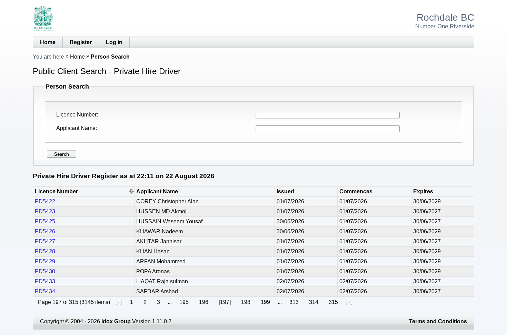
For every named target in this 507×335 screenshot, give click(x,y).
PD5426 (45, 231)
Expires (423, 191)
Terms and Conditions (438, 321)
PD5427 (45, 241)
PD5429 (45, 261)
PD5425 (45, 221)
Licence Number (76, 115)
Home (48, 42)
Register (81, 42)
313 (294, 302)
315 (333, 302)
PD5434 (45, 291)
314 (313, 302)
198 (245, 302)
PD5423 (45, 211)
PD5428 (45, 251)
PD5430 (45, 271)
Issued (285, 191)
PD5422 (45, 201)
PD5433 (45, 281)
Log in (114, 42)
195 (184, 302)
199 (265, 302)
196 (203, 302)
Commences (355, 191)
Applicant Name (76, 128)
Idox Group (116, 321)
